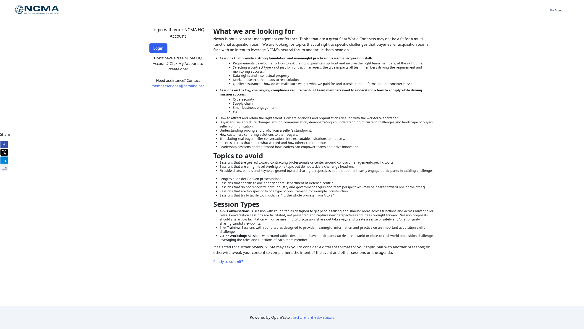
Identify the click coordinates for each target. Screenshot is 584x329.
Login (158, 48)
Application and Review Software (313, 318)
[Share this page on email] (4, 167)
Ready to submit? (228, 261)
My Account (558, 10)
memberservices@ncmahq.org (178, 85)
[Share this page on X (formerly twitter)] (4, 152)
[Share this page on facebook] (4, 144)
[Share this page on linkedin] (4, 160)
